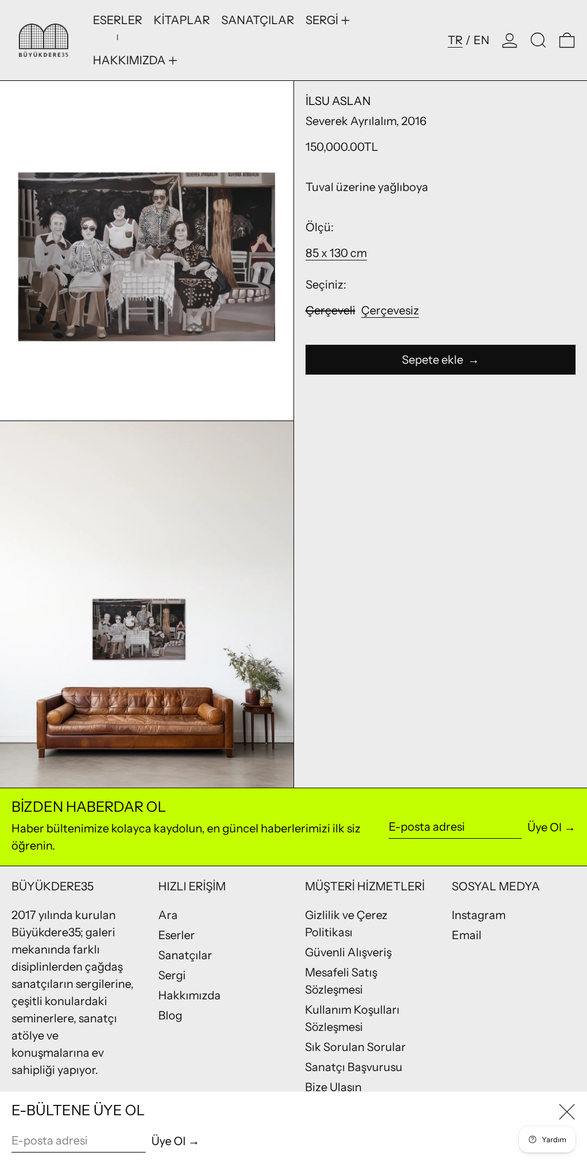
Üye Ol (544, 827)
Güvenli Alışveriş (348, 952)
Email (467, 935)
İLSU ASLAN (338, 101)
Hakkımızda (189, 995)
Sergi (172, 975)
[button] (538, 40)
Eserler (176, 935)
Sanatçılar (185, 955)
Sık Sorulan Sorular (355, 1047)
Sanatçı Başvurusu (353, 1067)
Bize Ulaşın (333, 1087)
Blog (170, 1015)
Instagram (479, 915)
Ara (168, 915)
